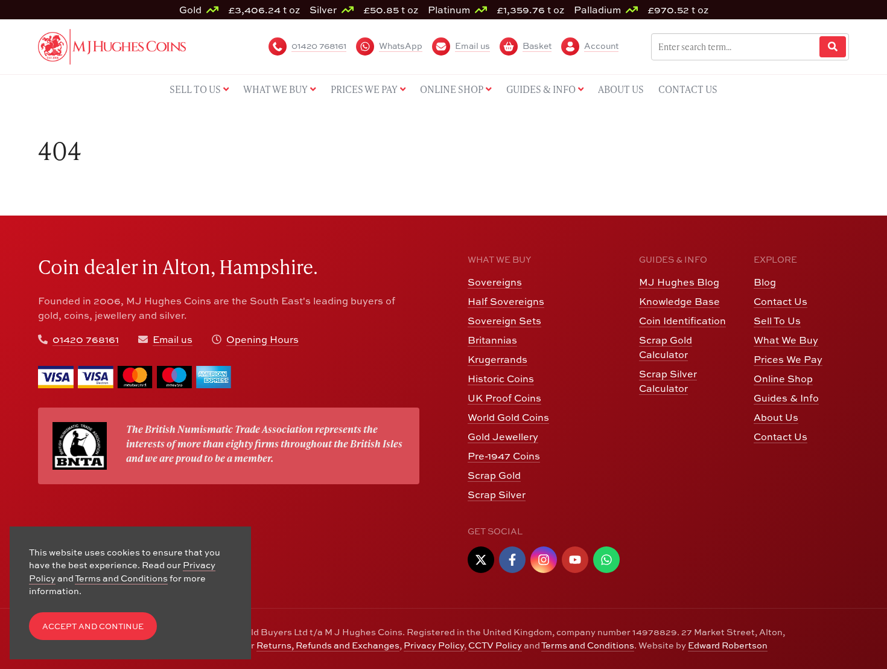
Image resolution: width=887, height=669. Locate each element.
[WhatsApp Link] (606, 559)
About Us (776, 417)
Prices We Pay (788, 359)
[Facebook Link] (512, 559)
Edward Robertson (728, 645)
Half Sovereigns (506, 301)
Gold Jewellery (503, 436)
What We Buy (786, 340)
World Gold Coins (508, 417)
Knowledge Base (679, 301)
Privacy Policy (434, 645)
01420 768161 (85, 339)
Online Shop (783, 378)
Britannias (492, 340)
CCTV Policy (495, 645)
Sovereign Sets (504, 320)
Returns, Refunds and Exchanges (327, 645)
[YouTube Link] (575, 559)
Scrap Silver (497, 494)
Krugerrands (497, 359)
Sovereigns (495, 282)
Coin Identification (682, 320)
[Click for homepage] (112, 45)
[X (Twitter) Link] (481, 559)
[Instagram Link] (543, 559)
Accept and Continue (93, 626)
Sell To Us (777, 320)
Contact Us (780, 301)
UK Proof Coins (504, 398)
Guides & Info (786, 398)
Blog (765, 282)
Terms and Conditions (587, 645)
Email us (172, 339)
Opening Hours (262, 339)
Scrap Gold (494, 475)
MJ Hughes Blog (679, 282)
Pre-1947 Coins (504, 456)
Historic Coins (501, 378)
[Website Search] (832, 46)
